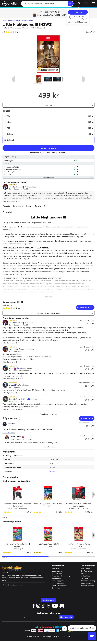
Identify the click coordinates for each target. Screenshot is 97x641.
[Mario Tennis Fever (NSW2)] (48, 533)
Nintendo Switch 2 (14, 20)
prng (11, 368)
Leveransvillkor (57, 571)
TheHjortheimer (15, 187)
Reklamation (57, 578)
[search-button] (70, 3)
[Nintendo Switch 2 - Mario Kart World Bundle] (79, 493)
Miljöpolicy (85, 573)
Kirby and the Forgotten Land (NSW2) (17, 545)
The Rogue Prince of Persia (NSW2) (78, 545)
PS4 (50, 116)
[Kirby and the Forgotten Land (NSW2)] (17, 533)
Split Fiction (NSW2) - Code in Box (48, 503)
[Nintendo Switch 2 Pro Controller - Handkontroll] (17, 493)
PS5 (50, 128)
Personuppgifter (58, 581)
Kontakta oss (48, 600)
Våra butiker (85, 569)
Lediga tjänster (86, 576)
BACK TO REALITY (60, 15)
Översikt (6, 206)
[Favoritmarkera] (4, 167)
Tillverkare (84, 578)
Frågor (29, 206)
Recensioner (18, 206)
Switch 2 (10, 140)
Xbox (50, 122)
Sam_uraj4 (13, 349)
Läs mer (48, 297)
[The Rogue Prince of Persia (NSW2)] (79, 533)
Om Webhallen (86, 571)
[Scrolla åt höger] (83, 79)
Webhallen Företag (88, 581)
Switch (50, 134)
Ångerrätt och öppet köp (61, 576)
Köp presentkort (87, 583)
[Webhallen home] (10, 3)
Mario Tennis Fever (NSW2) (48, 544)
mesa (11, 385)
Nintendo (53, 471)
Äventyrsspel (28, 20)
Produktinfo (40, 206)
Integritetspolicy (58, 583)
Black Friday (56, 588)
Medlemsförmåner (87, 585)
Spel (4, 20)
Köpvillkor (55, 569)
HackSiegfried (15, 437)
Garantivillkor (57, 573)
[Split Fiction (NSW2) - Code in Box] (48, 493)
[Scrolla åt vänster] (13, 79)
